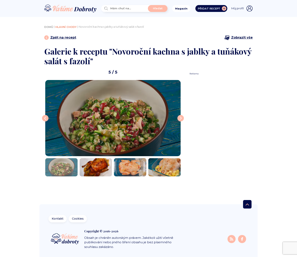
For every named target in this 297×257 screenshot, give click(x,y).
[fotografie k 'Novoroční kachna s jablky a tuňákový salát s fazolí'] (113, 118)
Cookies (78, 218)
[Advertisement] (220, 135)
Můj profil (237, 8)
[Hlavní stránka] (70, 8)
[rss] (232, 239)
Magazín (181, 8)
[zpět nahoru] (247, 204)
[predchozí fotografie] (45, 118)
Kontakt (57, 218)
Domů (48, 26)
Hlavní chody (66, 26)
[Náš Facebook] (242, 239)
